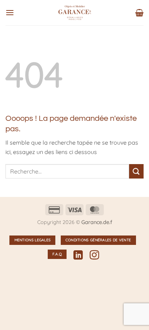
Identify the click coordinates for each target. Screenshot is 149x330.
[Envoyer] (136, 171)
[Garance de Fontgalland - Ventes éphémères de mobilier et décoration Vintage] (74, 12)
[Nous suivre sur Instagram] (94, 256)
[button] (9, 12)
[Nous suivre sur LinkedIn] (78, 256)
